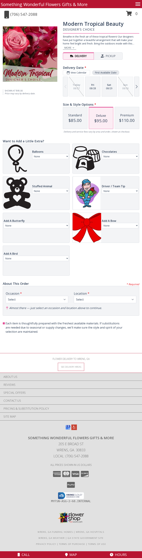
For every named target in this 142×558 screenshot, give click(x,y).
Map (72, 554)
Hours (120, 554)
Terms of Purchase (72, 544)
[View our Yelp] (74, 429)
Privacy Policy (46, 544)
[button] (132, 15)
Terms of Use (97, 544)
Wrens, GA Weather (51, 537)
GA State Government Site (85, 537)
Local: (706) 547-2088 (71, 456)
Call (25, 554)
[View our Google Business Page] (68, 429)
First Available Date (106, 72)
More (67, 47)
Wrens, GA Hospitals (90, 531)
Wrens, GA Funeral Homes (55, 531)
